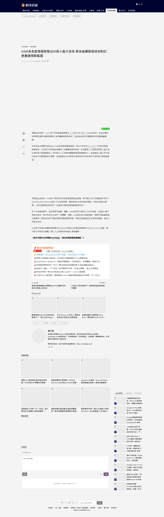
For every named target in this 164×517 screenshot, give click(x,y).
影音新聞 (131, 10)
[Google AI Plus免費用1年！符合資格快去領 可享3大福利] (120, 410)
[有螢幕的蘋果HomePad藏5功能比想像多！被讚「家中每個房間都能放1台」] (120, 486)
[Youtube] (137, 4)
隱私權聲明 (85, 508)
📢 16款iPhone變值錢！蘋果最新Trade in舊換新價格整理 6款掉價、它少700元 (67, 275)
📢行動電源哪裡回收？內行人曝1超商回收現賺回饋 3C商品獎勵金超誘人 (64, 264)
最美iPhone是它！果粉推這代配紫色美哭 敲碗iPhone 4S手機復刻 (135, 477)
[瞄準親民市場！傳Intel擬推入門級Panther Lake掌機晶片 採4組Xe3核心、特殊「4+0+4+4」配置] (95, 397)
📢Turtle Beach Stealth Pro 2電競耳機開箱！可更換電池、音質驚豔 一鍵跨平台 (67, 261)
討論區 (24, 447)
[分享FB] (23, 133)
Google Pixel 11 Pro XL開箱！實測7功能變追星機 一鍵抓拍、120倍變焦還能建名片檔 (134, 467)
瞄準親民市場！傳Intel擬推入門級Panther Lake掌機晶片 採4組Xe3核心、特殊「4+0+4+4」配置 (95, 410)
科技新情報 (111, 10)
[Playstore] (72, 502)
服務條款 (73, 508)
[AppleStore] (76, 502)
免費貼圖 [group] (76, 16)
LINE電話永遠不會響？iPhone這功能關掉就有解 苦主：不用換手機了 (134, 429)
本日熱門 (119, 393)
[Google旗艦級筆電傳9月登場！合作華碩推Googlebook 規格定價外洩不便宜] (120, 420)
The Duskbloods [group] (28, 16)
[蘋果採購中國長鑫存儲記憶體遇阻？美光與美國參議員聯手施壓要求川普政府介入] (65, 397)
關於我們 (106, 508)
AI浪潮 (91, 10)
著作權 (79, 508)
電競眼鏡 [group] (53, 16)
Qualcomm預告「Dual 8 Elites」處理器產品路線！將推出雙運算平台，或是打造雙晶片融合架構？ (95, 381)
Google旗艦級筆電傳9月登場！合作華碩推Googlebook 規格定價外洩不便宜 (134, 420)
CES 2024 (64, 323)
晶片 (54, 323)
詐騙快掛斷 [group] (65, 16)
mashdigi (55, 237)
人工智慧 (45, 323)
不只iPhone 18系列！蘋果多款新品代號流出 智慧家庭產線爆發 (68, 316)
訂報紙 (99, 508)
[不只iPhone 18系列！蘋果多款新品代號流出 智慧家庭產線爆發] (69, 305)
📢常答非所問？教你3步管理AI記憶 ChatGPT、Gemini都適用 (59, 271)
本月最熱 (138, 393)
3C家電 (69, 10)
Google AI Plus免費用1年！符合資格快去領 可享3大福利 (134, 410)
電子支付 (122, 10)
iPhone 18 (36, 293)
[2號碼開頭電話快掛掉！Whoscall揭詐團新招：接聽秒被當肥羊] (120, 401)
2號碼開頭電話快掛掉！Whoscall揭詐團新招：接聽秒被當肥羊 (135, 400)
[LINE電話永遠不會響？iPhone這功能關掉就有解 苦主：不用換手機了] (120, 429)
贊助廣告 (24, 416)
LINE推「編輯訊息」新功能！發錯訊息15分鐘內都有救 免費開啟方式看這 (134, 448)
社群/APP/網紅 (47, 10)
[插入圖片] (101, 474)
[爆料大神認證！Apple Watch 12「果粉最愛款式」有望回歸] (120, 458)
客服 (60, 508)
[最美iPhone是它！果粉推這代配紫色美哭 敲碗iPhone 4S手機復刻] (120, 477)
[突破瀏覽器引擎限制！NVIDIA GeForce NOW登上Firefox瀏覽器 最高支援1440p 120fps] (65, 368)
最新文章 (26, 10)
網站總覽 (113, 508)
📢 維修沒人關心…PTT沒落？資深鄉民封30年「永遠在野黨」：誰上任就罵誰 (66, 268)
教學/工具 (100, 10)
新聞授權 (65, 508)
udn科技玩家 (24, 47)
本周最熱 (128, 393)
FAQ (56, 508)
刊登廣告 (50, 508)
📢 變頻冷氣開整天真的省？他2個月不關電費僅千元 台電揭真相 (60, 258)
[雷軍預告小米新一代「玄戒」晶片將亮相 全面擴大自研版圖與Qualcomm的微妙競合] (35, 397)
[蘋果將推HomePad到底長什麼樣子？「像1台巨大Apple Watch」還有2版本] (43, 305)
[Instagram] (65, 502)
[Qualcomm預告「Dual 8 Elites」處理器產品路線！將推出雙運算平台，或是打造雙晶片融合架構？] (95, 368)
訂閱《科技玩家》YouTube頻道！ (60, 251)
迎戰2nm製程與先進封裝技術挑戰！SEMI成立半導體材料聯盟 (34, 381)
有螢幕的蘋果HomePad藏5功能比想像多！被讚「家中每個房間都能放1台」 (135, 486)
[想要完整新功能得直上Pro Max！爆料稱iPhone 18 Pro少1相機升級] (94, 305)
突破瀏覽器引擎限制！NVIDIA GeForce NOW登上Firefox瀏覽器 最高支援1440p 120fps (64, 381)
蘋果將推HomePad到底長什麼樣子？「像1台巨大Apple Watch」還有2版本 (43, 316)
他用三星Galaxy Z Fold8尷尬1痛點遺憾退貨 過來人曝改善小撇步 (134, 439)
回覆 (106, 474)
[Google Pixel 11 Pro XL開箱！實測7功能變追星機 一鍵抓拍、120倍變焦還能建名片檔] (120, 467)
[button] (139, 4)
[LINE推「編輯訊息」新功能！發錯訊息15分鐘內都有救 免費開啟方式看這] (120, 448)
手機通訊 (35, 10)
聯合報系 (92, 508)
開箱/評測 (60, 10)
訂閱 (99, 503)
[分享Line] (23, 140)
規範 (24, 474)
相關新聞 (24, 355)
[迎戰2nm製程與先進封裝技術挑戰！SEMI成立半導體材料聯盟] (35, 368)
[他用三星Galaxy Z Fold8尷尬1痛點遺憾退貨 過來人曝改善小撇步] (120, 439)
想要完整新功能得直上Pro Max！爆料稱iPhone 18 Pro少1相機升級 (93, 316)
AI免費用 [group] (42, 16)
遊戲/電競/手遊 (80, 10)
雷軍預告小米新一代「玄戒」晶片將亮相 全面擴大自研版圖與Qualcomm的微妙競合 (34, 410)
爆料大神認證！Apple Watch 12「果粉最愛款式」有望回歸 (134, 457)
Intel (35, 323)
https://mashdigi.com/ (85, 344)
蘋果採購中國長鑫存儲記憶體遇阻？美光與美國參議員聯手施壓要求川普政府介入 (64, 410)
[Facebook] (62, 502)
